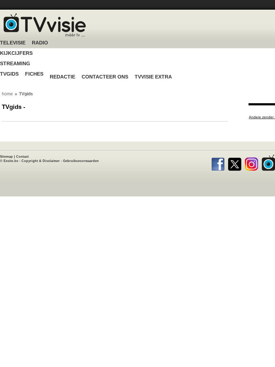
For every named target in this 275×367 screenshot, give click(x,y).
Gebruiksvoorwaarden (81, 161)
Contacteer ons (105, 77)
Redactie (62, 77)
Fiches (34, 74)
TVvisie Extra (153, 77)
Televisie (12, 43)
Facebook (218, 162)
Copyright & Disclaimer (40, 161)
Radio (40, 43)
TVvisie (268, 162)
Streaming (15, 63)
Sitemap (6, 156)
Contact (22, 156)
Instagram (251, 162)
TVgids (9, 74)
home (7, 94)
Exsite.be (11, 161)
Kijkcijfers (16, 53)
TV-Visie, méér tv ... (45, 25)
